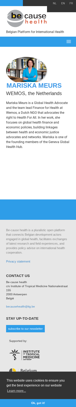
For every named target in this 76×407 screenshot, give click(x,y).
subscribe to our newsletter (25, 328)
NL (55, 3)
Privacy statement (18, 261)
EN (63, 3)
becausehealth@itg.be (20, 306)
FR (71, 3)
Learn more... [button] (16, 391)
